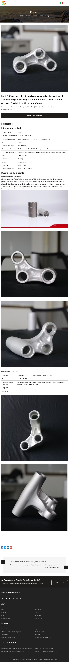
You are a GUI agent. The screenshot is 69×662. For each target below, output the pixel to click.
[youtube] (13, 598)
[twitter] (10, 598)
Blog (2, 615)
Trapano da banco (39, 629)
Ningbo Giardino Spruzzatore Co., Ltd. (12, 651)
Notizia (36, 612)
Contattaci (58, 582)
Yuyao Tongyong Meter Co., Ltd (43, 648)
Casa (22, 16)
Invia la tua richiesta (34, 115)
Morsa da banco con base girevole (11, 632)
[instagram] (17, 598)
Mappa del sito (5, 618)
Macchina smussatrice (8, 637)
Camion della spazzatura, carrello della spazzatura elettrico (28, 562)
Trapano (37, 634)
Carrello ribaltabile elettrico (42, 637)
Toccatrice (4, 634)
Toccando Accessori (37, 16)
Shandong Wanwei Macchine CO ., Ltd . (46, 651)
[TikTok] (20, 598)
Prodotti (28, 16)
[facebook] (2, 598)
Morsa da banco (39, 632)
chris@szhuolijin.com (50, 659)
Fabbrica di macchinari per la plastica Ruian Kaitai (16, 648)
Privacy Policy (38, 618)
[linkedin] (6, 598)
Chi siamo (37, 609)
